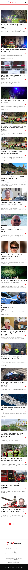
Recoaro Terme (4, 98)
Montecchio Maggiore (5, 200)
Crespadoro (4, 456)
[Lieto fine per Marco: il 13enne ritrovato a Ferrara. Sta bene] (14, 42)
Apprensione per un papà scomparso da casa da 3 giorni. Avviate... (13, 383)
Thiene (3, 47)
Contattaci (7, 567)
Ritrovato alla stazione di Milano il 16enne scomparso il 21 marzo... (11, 255)
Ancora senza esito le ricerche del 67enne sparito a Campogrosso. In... (14, 177)
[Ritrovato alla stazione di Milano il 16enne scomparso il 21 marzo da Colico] (14, 247)
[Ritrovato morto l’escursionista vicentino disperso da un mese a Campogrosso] (14, 118)
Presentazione (5, 566)
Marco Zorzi (3, 53)
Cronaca (3, 149)
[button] (26, 2)
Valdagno (3, 123)
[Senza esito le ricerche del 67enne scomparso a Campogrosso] (14, 143)
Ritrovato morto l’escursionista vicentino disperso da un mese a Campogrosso (13, 126)
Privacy (22, 567)
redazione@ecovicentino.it (16, 561)
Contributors (22, 566)
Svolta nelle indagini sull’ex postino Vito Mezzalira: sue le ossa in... (13, 76)
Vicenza (3, 303)
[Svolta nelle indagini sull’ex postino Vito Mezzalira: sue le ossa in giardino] (14, 67)
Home (2, 5)
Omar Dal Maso (4, 385)
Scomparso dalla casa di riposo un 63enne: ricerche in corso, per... (11, 357)
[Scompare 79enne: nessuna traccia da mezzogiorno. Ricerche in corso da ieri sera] (14, 501)
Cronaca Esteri (4, 405)
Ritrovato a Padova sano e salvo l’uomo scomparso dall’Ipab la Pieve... (13, 332)
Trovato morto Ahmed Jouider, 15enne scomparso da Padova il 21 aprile (13, 433)
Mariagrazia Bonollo (5, 205)
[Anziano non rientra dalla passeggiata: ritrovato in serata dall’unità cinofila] (14, 16)
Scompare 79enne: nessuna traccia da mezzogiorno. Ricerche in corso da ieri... (13, 510)
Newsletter (11, 566)
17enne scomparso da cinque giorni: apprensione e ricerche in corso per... (12, 203)
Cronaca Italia (4, 72)
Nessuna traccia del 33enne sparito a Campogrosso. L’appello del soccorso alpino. (12, 229)
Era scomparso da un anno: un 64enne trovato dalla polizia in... (12, 306)
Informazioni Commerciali (14, 567)
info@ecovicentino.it (16, 562)
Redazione (3, 27)
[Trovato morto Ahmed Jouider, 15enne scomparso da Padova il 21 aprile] (14, 425)
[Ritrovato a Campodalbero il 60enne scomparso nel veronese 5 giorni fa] (14, 450)
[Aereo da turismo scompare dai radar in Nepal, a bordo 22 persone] (14, 400)
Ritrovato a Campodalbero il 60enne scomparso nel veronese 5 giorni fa (12, 459)
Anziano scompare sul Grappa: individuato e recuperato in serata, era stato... (14, 281)
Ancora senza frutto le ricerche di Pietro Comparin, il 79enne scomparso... (13, 484)
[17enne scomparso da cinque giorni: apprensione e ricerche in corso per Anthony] (14, 194)
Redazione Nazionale (5, 78)
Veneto (3, 278)
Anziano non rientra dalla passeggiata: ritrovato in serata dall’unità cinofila (12, 25)
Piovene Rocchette (5, 481)
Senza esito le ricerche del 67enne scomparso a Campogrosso (11, 152)
